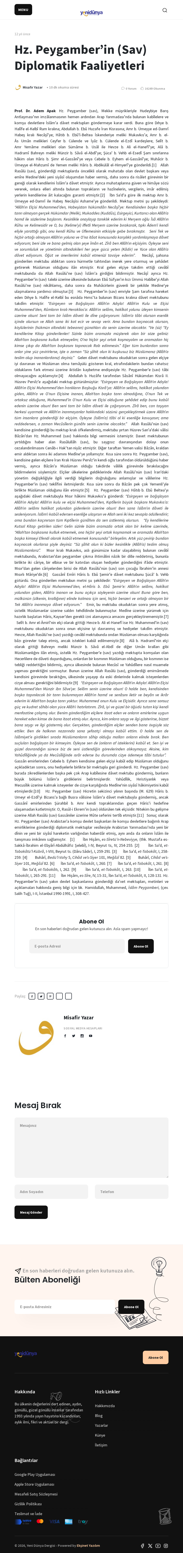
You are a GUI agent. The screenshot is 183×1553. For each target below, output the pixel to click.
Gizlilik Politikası (28, 1503)
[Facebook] (142, 1545)
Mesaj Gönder (31, 1212)
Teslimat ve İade (28, 1513)
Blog (99, 1415)
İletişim (101, 1445)
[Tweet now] (150, 1545)
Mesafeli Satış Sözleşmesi (36, 1494)
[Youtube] (158, 1545)
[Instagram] (165, 1545)
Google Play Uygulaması (35, 1474)
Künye (100, 1435)
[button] (23, 9)
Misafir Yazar (79, 1017)
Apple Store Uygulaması (34, 1484)
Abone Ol (141, 946)
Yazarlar (101, 1425)
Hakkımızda (105, 1405)
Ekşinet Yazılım (88, 1545)
